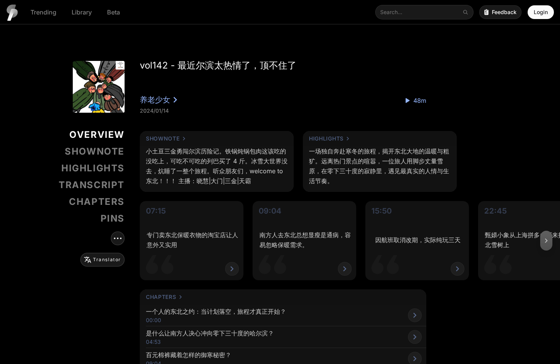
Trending (43, 12)
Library (82, 12)
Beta (113, 12)
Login (541, 12)
